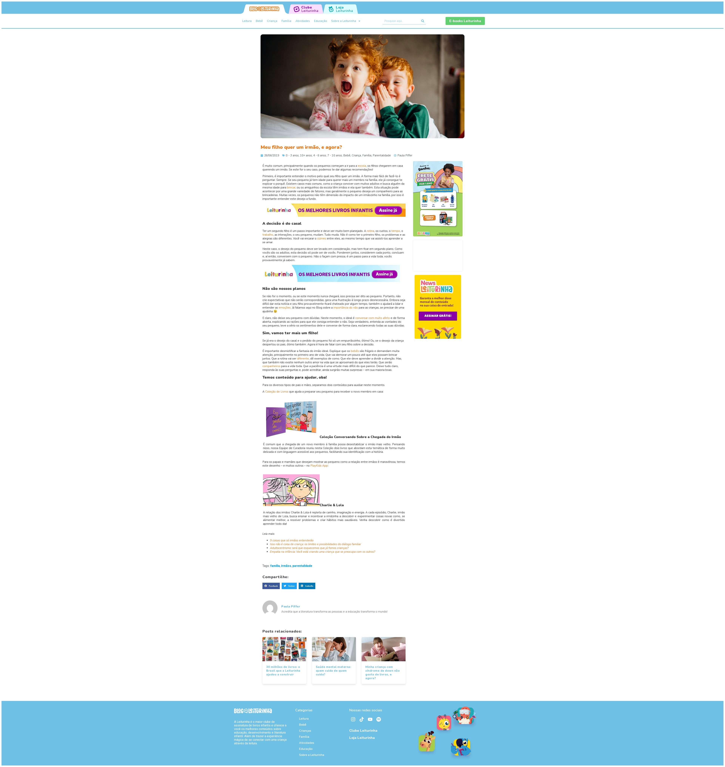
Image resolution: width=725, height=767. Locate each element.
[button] (271, 586)
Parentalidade (382, 155)
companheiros (271, 366)
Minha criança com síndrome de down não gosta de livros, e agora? (382, 672)
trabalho (267, 235)
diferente (303, 358)
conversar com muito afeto (372, 318)
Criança (272, 21)
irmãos (286, 566)
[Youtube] (370, 719)
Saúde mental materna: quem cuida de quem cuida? (333, 670)
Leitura (247, 21)
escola (362, 166)
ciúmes (321, 238)
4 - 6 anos (319, 155)
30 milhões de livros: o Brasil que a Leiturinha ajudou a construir (283, 670)
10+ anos (306, 155)
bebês (355, 351)
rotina (370, 231)
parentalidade (302, 566)
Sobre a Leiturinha (343, 21)
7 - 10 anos (334, 155)
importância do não (345, 307)
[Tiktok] (361, 719)
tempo (395, 231)
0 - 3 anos (292, 155)
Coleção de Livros (276, 392)
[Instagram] (353, 719)
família (275, 566)
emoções (285, 307)
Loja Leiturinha (362, 737)
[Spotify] (378, 719)
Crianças (305, 731)
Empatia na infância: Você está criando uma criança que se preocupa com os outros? (322, 552)
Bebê (259, 21)
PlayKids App (319, 466)
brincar (291, 187)
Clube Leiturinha (363, 730)
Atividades (302, 21)
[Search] (423, 21)
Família (286, 21)
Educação (320, 21)
